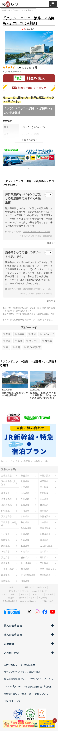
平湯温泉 (25, 534)
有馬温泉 (25, 540)
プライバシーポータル (41, 679)
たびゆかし (43, 598)
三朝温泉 (5, 551)
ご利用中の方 (11, 653)
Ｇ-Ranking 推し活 (10, 601)
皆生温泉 (44, 551)
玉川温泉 (44, 563)
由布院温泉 (45, 575)
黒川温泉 (44, 557)
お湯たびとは (14, 587)
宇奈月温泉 (45, 528)
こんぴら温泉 (46, 545)
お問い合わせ (10, 664)
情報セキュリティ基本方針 (17, 693)
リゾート (33, 340)
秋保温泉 (25, 487)
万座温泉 (25, 499)
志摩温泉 (5, 575)
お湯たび (43, 591)
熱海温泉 (5, 581)
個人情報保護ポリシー (15, 679)
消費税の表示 (28, 664)
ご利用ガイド (28, 587)
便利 (17, 347)
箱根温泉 (25, 569)
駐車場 (48, 340)
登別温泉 (25, 475)
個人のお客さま (13, 625)
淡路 (8, 340)
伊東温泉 (25, 516)
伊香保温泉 (6, 499)
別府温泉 (25, 557)
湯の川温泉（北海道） (8, 483)
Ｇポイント (41, 587)
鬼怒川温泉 (6, 505)
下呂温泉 (5, 534)
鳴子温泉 (44, 481)
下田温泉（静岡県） (8, 524)
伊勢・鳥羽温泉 (47, 569)
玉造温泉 (25, 551)
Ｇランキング (13, 591)
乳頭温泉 (25, 481)
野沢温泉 (44, 505)
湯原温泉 (5, 557)
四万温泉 (44, 499)
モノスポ (49, 594)
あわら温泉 (26, 528)
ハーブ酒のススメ (46, 601)
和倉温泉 (25, 522)
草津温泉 (44, 493)
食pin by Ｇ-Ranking (28, 601)
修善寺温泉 (45, 516)
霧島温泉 (5, 563)
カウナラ (22, 598)
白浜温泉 (44, 540)
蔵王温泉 (5, 493)
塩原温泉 (25, 505)
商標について (41, 693)
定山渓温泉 (6, 475)
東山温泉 (44, 487)
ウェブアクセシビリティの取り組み (22, 671)
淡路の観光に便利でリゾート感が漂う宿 (40, 289)
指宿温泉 (25, 581)
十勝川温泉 (45, 475)
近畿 (8, 334)
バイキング (48, 334)
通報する (51, 243)
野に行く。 (12, 598)
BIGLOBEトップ (12, 701)
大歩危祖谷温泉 (28, 575)
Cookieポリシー (12, 686)
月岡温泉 (25, 510)
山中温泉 (44, 522)
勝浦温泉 (5, 545)
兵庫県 (21, 334)
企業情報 (9, 644)
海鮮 (33, 334)
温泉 (20, 340)
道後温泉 (25, 545)
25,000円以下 (34, 347)
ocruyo (34, 591)
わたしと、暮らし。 (10, 594)
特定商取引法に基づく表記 (38, 686)
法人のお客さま (13, 634)
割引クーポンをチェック (32, 87)
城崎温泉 (5, 540)
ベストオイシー (37, 594)
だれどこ (25, 591)
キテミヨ (24, 594)
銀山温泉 (25, 493)
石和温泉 (44, 510)
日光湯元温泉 (7, 569)
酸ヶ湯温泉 (26, 563)
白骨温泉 (5, 510)
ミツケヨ (32, 598)
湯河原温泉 (6, 516)
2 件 (35, 67)
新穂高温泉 (45, 534)
